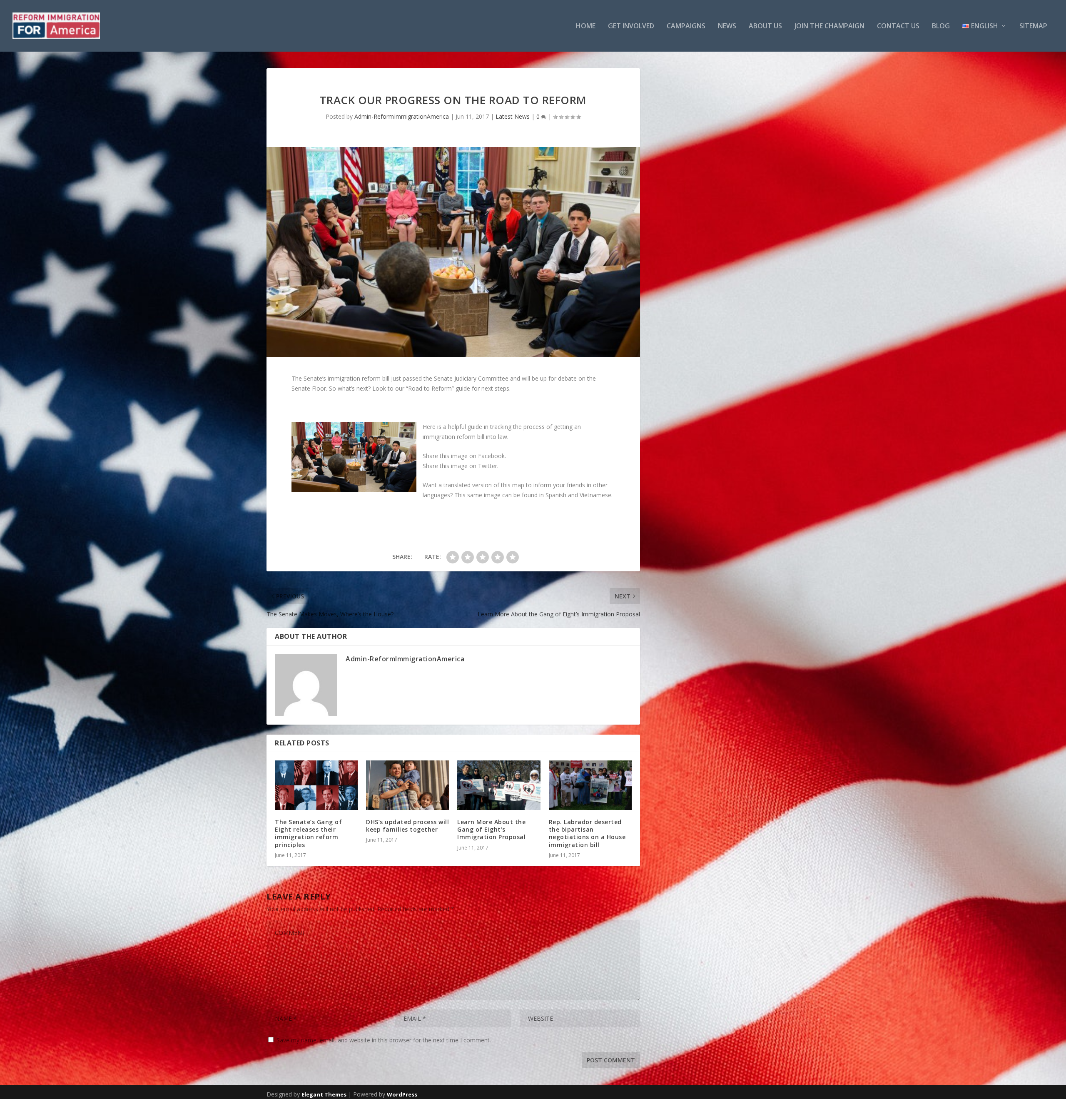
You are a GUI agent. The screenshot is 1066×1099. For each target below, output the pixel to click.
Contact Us (898, 26)
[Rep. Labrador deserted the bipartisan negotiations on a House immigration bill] (590, 785)
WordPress (402, 1094)
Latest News (513, 116)
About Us (765, 26)
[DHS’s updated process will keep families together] (407, 785)
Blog (941, 26)
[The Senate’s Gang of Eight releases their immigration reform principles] (316, 785)
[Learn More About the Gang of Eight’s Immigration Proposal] (498, 785)
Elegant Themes (323, 1094)
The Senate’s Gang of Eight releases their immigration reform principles (308, 833)
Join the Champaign (829, 26)
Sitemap (1033, 26)
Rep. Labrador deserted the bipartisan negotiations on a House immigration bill (587, 833)
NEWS (727, 26)
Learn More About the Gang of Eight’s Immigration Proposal (491, 829)
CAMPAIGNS (686, 26)
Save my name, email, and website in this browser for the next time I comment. (383, 1040)
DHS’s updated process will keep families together (407, 825)
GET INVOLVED (631, 26)
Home (585, 26)
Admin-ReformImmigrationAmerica (401, 116)
